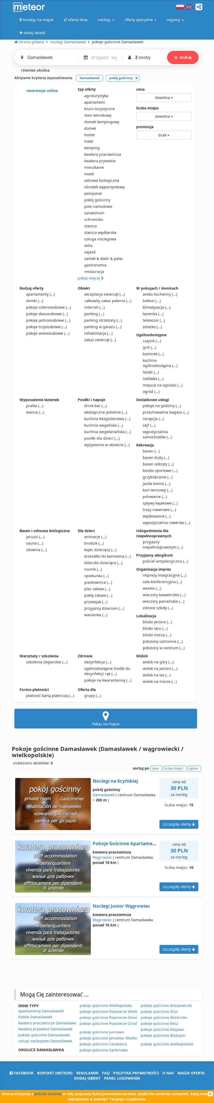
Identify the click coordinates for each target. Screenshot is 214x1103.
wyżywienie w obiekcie (107, 444)
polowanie (155, 496)
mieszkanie (94, 167)
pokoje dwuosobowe (47, 313)
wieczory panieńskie (163, 601)
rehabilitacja (98, 333)
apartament (94, 102)
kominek (153, 353)
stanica (90, 225)
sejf (149, 425)
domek (90, 128)
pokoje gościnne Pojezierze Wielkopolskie (116, 1011)
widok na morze (160, 681)
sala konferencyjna (162, 581)
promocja (144, 126)
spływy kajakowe (160, 503)
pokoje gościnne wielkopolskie (167, 1044)
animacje (95, 536)
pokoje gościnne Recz (159, 1023)
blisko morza (157, 634)
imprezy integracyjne (164, 575)
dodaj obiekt (87, 1078)
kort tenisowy (157, 490)
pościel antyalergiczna (165, 561)
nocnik (93, 569)
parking (94, 313)
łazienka (153, 313)
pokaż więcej (89, 278)
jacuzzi (35, 536)
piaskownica (98, 582)
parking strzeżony (103, 320)
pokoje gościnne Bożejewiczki (166, 1005)
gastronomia (95, 265)
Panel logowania (122, 1078)
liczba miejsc (147, 107)
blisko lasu (155, 628)
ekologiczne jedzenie (105, 412)
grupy (92, 695)
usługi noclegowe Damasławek (45, 1040)
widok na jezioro (160, 668)
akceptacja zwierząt (104, 294)
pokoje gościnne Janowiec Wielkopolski (113, 1038)
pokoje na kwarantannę (108, 680)
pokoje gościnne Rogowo (162, 1029)
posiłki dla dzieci (102, 438)
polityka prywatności (136, 1072)
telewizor (154, 320)
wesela (152, 588)
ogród (151, 391)
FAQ (106, 1072)
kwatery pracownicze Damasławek (48, 1022)
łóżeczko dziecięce (103, 562)
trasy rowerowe (159, 509)
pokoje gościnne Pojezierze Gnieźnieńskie (116, 1017)
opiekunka (96, 575)
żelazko (152, 326)
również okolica (35, 70)
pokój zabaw (98, 595)
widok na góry (158, 661)
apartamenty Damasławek (41, 1010)
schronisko (93, 219)
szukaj (185, 57)
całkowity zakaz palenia (107, 300)
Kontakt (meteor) (55, 1072)
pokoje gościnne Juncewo (102, 1032)
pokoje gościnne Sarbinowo (104, 1050)
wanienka (95, 614)
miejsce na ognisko (162, 385)
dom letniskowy (97, 115)
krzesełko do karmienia (107, 556)
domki (34, 300)
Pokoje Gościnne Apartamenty (126, 843)
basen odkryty (158, 464)
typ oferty (87, 89)
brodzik (94, 543)
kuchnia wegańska (103, 425)
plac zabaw (97, 588)
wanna (35, 412)
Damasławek (104, 794)
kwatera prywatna (100, 160)
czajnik (152, 340)
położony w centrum (164, 647)
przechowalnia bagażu (166, 412)
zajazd (90, 252)
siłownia (36, 549)
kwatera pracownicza (102, 154)
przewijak (95, 601)
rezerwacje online (41, 90)
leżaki (151, 372)
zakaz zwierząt (100, 339)
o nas (168, 1072)
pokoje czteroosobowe (48, 307)
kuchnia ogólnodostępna (160, 363)
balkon (152, 300)
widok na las (157, 674)
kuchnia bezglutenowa (107, 418)
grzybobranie (158, 477)
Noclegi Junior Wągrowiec (121, 906)
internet (94, 307)
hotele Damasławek (35, 1016)
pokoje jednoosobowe (48, 320)
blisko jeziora (157, 621)
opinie (193, 768)
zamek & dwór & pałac (103, 258)
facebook (23, 1072)
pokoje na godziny (162, 405)
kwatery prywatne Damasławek (45, 1028)
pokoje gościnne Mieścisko (164, 1017)
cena (140, 89)
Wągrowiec (102, 857)
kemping (92, 147)
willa (88, 245)
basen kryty (156, 457)
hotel (88, 141)
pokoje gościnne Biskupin (163, 1035)
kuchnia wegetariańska (107, 431)
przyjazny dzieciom (104, 608)
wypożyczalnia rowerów (166, 522)
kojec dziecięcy (100, 549)
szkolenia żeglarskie (46, 661)
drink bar (95, 405)
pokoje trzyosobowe (46, 326)
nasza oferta (191, 1072)
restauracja (94, 271)
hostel (89, 134)
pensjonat (93, 193)
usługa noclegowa (100, 238)
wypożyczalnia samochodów (157, 434)
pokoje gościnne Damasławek (44, 1034)
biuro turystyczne (99, 108)
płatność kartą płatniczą (50, 695)
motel (89, 173)
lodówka (153, 378)
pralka (34, 405)
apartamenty (40, 294)
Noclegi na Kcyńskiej (115, 781)
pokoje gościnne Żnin (159, 1011)
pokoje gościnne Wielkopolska (106, 1005)
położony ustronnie (163, 641)
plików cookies (48, 1093)
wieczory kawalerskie (164, 594)
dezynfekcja (97, 661)
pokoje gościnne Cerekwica (103, 1044)
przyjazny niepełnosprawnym (163, 544)
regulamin (87, 1072)
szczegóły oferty (177, 824)
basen (151, 450)
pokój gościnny (97, 199)
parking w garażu (102, 326)
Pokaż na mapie (106, 723)
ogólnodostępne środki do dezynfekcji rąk (107, 671)
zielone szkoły (158, 607)
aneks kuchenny (160, 294)
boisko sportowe (160, 470)
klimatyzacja (156, 307)
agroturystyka (96, 95)
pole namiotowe (98, 206)
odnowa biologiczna (101, 180)
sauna (34, 543)
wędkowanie (157, 516)
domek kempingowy (101, 121)
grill (149, 347)
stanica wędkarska (100, 232)
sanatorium (94, 212)
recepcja (153, 418)
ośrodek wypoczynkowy (104, 186)
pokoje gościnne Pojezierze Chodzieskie (114, 1023)
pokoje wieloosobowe (47, 333)
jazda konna (156, 483)
